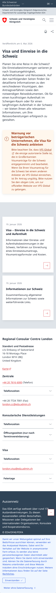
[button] (51, 512)
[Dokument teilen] (52, 31)
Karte (5, 368)
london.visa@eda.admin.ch (17, 468)
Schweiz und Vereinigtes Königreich (22, 20)
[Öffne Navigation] (51, 20)
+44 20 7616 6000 (12, 382)
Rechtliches (8, 573)
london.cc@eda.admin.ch (16, 404)
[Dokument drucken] (45, 31)
